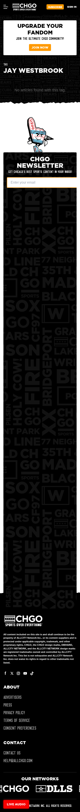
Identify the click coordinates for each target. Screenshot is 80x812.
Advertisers (12, 697)
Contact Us (11, 753)
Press (7, 705)
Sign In (72, 6)
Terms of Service (16, 720)
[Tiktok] (32, 673)
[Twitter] (12, 673)
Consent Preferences (19, 728)
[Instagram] (18, 673)
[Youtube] (25, 673)
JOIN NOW (40, 47)
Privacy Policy (14, 713)
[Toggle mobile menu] (5, 7)
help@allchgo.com (17, 761)
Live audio (16, 804)
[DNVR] (52, 788)
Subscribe (55, 7)
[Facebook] (5, 673)
